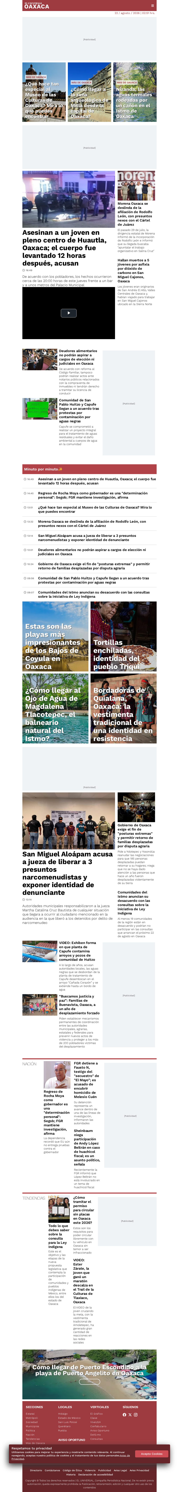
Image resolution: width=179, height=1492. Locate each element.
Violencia (90, 1470)
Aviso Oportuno (99, 1430)
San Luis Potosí (67, 1422)
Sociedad (32, 1422)
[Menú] (153, 6)
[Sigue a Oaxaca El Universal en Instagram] (136, 1414)
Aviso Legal (120, 1470)
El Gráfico (96, 1413)
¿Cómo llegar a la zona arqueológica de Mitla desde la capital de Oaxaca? (89, 102)
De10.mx (95, 1434)
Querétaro (64, 1426)
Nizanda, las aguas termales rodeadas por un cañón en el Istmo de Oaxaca (134, 102)
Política (30, 1430)
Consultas (96, 1438)
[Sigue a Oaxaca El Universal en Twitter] (131, 1414)
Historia (71, 1474)
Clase (93, 1417)
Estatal (30, 1413)
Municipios (32, 1426)
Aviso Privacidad (139, 1470)
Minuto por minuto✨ (44, 469)
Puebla (62, 1430)
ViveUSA (95, 1422)
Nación (30, 1434)
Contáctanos (52, 1470)
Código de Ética (72, 1470)
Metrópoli (32, 1417)
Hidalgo (63, 1413)
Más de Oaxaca (36, 77)
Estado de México (69, 1417)
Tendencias (33, 1438)
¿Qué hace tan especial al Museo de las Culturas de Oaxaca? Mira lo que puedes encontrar (44, 100)
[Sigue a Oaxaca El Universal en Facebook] (125, 1414)
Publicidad (104, 1470)
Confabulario (98, 1426)
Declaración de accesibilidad (95, 1474)
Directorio (36, 1470)
